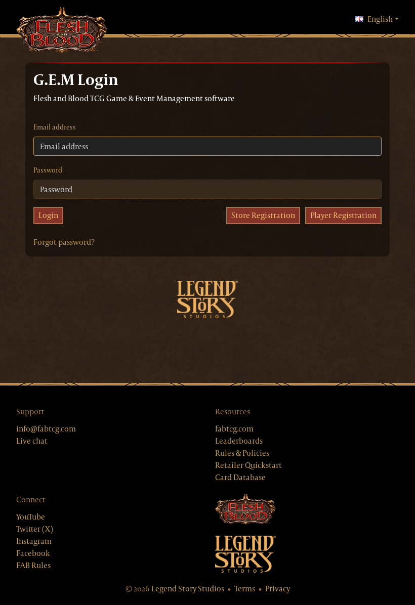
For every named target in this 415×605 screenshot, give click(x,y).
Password (47, 170)
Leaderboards (239, 441)
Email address (54, 127)
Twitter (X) (34, 529)
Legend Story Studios (187, 588)
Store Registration (263, 215)
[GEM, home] (61, 31)
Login (48, 215)
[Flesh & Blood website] (307, 510)
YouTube (30, 516)
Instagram (34, 541)
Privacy (277, 588)
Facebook (33, 553)
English (383, 18)
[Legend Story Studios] (307, 554)
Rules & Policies (242, 453)
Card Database (240, 477)
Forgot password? (64, 242)
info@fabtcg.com (46, 428)
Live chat (32, 441)
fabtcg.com (234, 428)
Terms (244, 588)
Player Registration (343, 215)
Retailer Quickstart (248, 465)
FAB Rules (33, 565)
